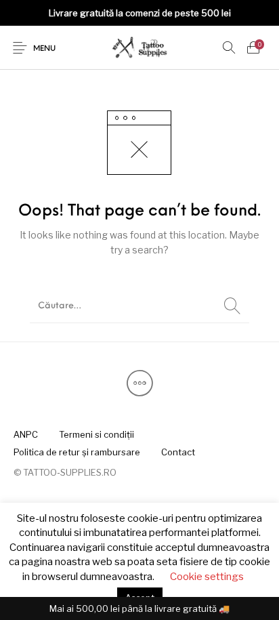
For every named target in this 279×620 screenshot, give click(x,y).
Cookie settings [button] (207, 577)
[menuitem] (25, 434)
